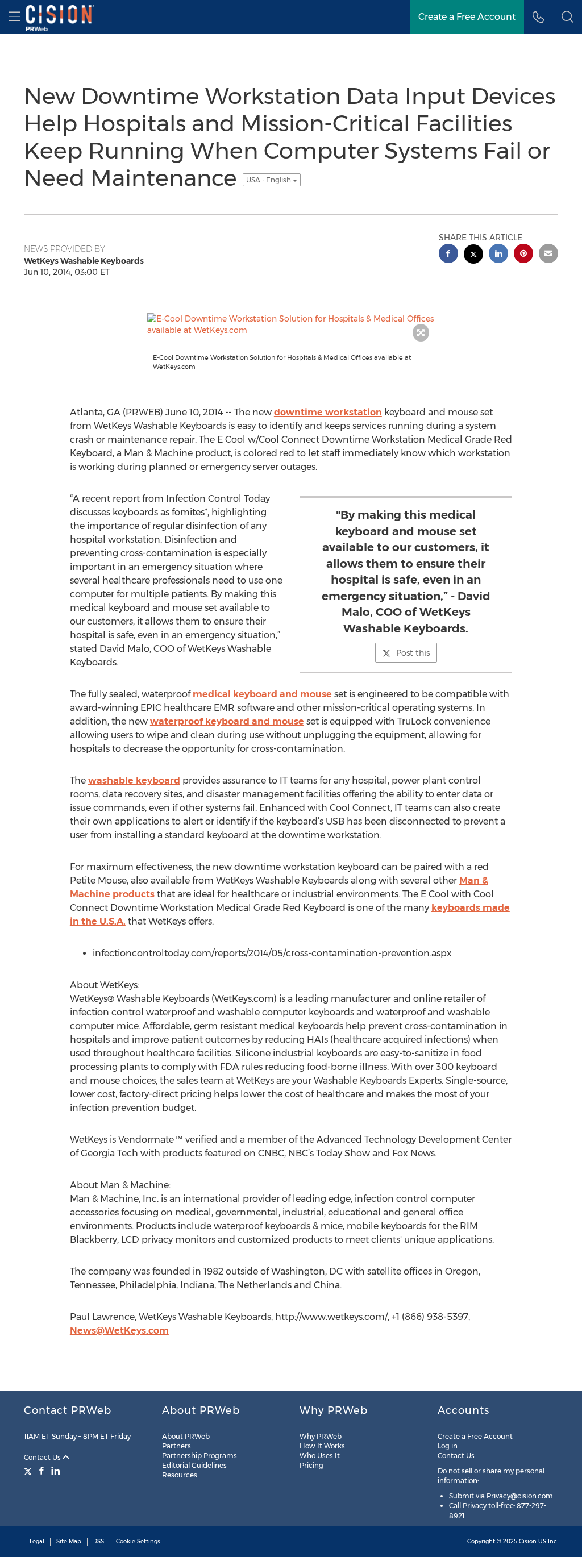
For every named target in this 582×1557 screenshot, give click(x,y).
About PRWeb (186, 1436)
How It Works (322, 1446)
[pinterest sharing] (523, 255)
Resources (179, 1475)
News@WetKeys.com (119, 1330)
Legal (37, 1541)
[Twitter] (29, 1470)
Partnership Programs (199, 1455)
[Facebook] (41, 1470)
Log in (448, 1446)
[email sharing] (548, 255)
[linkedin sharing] (498, 255)
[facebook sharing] (448, 255)
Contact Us (43, 1457)
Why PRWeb (321, 1436)
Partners (176, 1446)
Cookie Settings (138, 1541)
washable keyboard (134, 780)
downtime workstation (328, 412)
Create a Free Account (475, 1436)
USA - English (269, 180)
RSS (98, 1541)
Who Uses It (320, 1455)
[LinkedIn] (55, 1470)
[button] (567, 17)
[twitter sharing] (473, 255)
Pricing (311, 1465)
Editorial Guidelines (194, 1465)
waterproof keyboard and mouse (227, 721)
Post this (413, 653)
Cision (528, 1541)
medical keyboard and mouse (262, 694)
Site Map (68, 1541)
